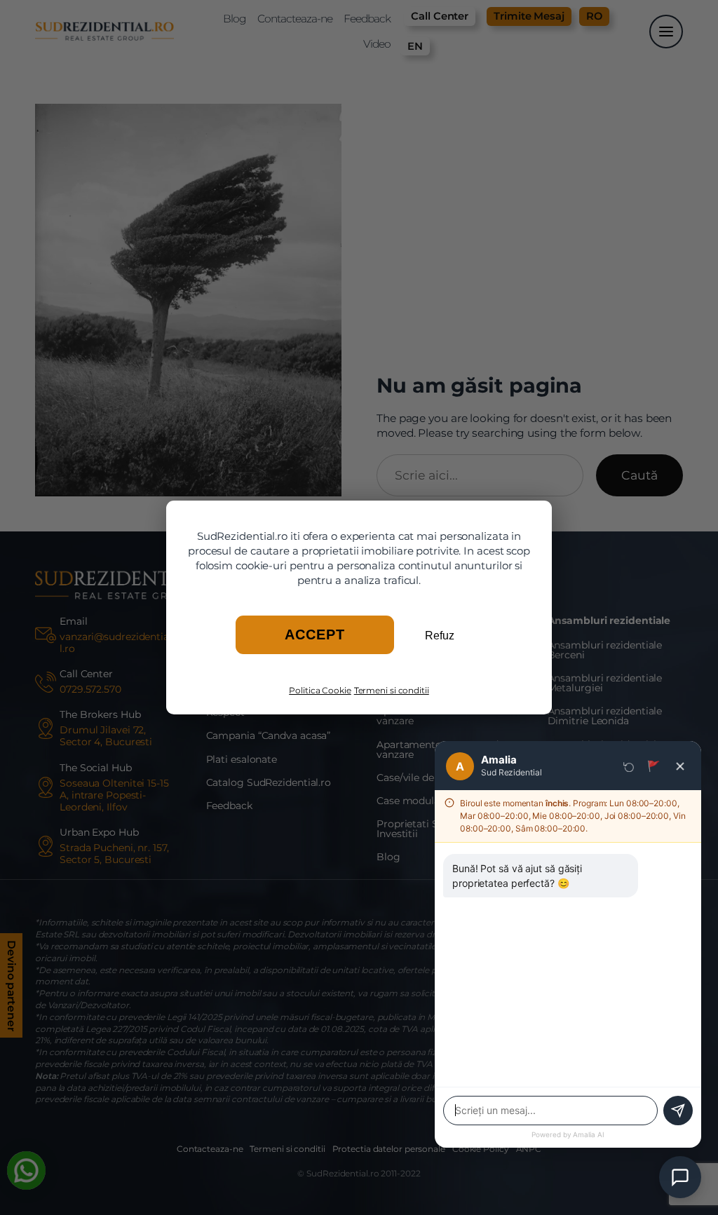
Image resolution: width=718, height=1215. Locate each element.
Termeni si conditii (391, 690)
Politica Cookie (320, 690)
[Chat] (680, 1177)
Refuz (439, 636)
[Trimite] (678, 1110)
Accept (315, 634)
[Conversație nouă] (629, 766)
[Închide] (680, 766)
